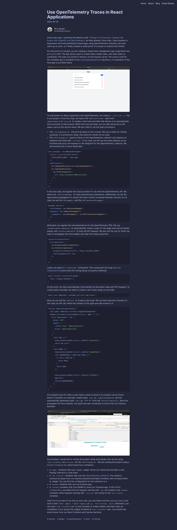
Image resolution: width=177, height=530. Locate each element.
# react (87, 519)
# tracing (96, 519)
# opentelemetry (74, 519)
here (105, 481)
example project (116, 500)
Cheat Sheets (168, 3)
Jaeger (79, 470)
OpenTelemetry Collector (97, 475)
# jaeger (61, 519)
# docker (51, 519)
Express (53, 54)
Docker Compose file (56, 465)
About (151, 3)
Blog (158, 3)
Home (143, 3)
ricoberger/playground (90, 60)
